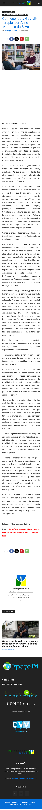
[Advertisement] (21, 95)
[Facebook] (11, 39)
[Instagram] (21, 793)
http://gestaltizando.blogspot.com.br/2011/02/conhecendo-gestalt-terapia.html (21, 532)
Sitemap (32, 802)
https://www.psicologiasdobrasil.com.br (21, 592)
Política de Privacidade (20, 802)
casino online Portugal (21, 711)
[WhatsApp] (27, 39)
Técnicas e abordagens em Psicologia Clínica (15, 14)
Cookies (7, 802)
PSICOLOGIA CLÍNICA (8, 12)
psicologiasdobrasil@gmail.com (24, 778)
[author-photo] (21, 585)
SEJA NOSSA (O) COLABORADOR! (21, 804)
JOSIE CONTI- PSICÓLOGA (12, 684)
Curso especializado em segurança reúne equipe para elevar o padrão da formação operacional (20, 644)
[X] (16, 39)
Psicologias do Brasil (11, 30)
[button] (3, 3)
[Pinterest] (22, 39)
